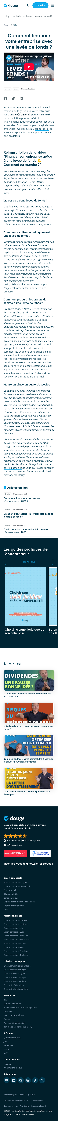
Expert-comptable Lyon (14, 931)
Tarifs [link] (6, 909)
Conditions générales (27, 1095)
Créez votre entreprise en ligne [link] (17, 965)
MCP (6, 1053)
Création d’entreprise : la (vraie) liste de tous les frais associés (28, 515)
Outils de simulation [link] (12, 1003)
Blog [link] (5, 999)
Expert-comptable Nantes (15, 943)
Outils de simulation (22, 16)
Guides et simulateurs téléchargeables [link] (20, 1007)
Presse (6, 1049)
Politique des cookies (35, 1100)
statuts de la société (39, 344)
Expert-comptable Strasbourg (17, 951)
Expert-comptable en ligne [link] (15, 882)
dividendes (19, 284)
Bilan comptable (11, 894)
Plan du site (24, 1106)
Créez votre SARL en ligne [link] (15, 977)
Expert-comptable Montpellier (17, 939)
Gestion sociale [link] (10, 890)
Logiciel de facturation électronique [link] (19, 901)
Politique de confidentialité (14, 1100)
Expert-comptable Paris (14, 947)
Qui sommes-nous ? (12, 1037)
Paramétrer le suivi (38, 1106)
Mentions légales (10, 1095)
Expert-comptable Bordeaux (16, 920)
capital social (42, 128)
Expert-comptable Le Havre (16, 924)
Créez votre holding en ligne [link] (16, 989)
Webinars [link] (8, 1011)
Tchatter (7, 1064)
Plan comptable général (14, 1015)
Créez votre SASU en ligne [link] (15, 969)
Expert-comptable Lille (13, 928)
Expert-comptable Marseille (16, 935)
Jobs (5, 1041)
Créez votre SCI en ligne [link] (14, 985)
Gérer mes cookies (11, 1106)
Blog (7, 16)
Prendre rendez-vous (13, 1067)
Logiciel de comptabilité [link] (14, 905)
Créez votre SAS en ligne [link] (14, 973)
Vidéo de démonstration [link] (14, 1023)
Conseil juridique (11, 898)
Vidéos (7, 89)
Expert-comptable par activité (17, 886)
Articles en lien (17, 488)
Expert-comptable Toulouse (16, 955)
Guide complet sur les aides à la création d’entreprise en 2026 (26, 531)
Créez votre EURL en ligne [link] (15, 981)
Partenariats (9, 1045)
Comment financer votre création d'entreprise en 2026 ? (22, 500)
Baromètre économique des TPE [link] (18, 1026)
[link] (40, 5)
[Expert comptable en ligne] (11, 5)
